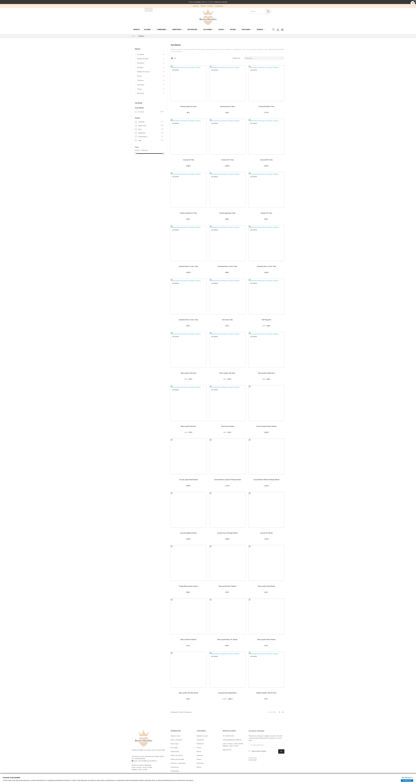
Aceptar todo (407, 780)
